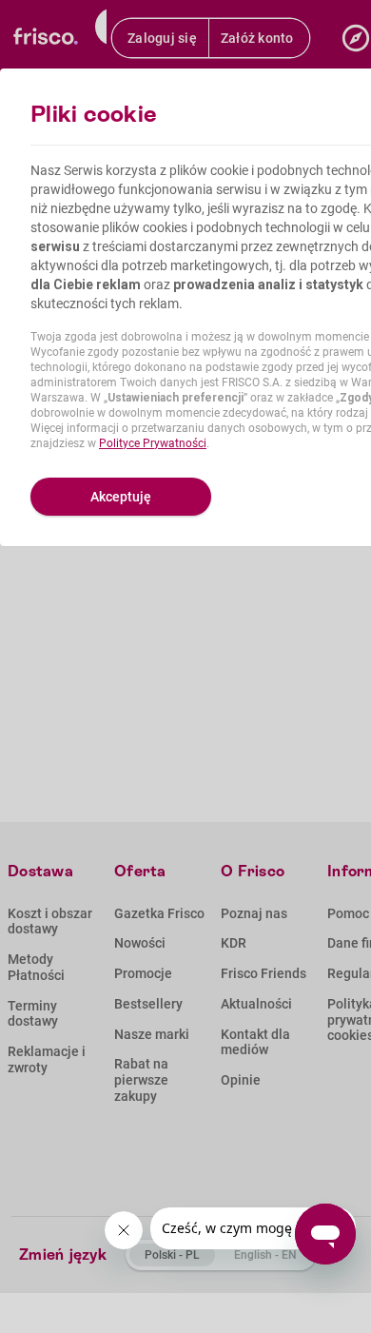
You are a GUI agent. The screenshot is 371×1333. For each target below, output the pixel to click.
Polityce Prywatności (152, 443)
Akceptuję (120, 496)
